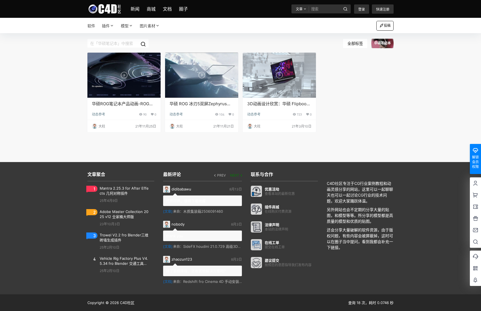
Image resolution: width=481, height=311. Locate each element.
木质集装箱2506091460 (203, 211)
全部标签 (355, 43)
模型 (125, 25)
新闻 (135, 9)
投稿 (387, 25)
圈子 (183, 9)
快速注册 (382, 9)
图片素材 (147, 25)
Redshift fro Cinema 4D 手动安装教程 (214, 281)
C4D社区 (126, 302)
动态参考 (98, 114)
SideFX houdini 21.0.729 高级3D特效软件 (217, 246)
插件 (106, 25)
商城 (151, 9)
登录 (361, 9)
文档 (167, 9)
